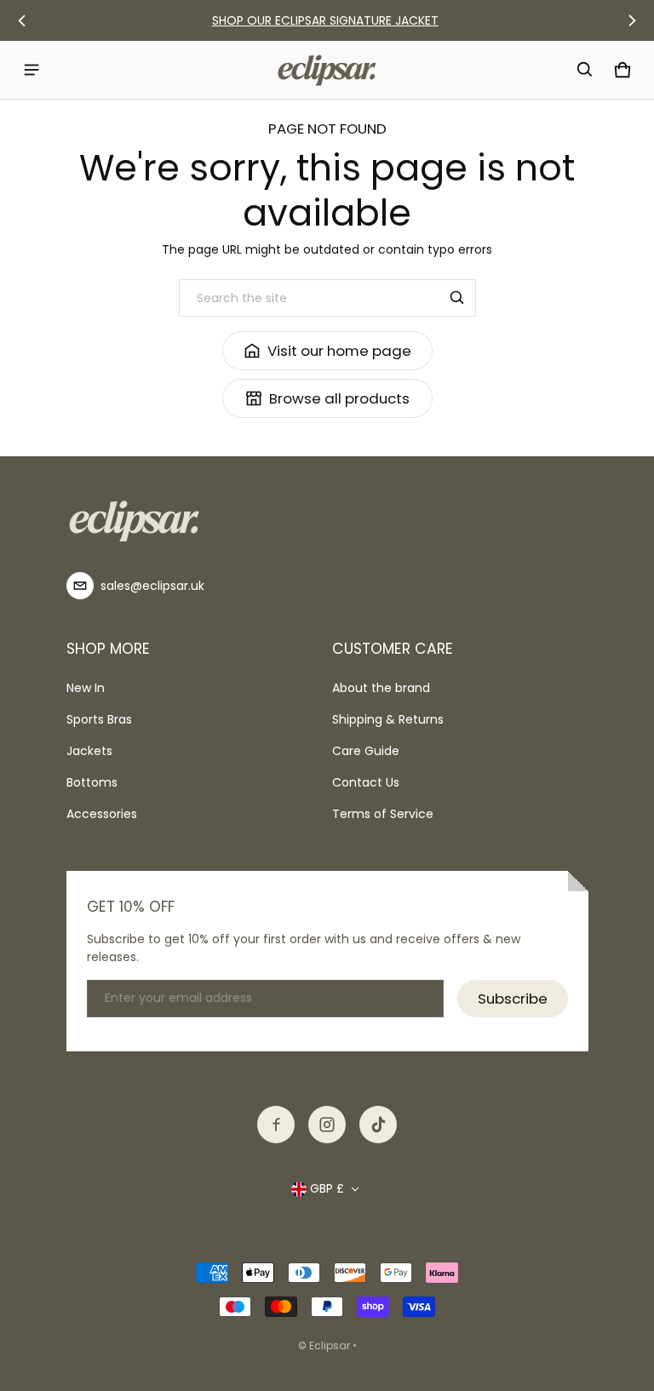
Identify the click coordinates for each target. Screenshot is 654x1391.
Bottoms (92, 782)
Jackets (89, 750)
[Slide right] (631, 20)
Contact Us (365, 782)
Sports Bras (99, 719)
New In (85, 687)
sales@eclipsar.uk (152, 585)
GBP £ (327, 1188)
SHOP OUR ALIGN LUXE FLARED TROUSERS (327, 20)
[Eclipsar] (327, 70)
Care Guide (365, 750)
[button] (585, 70)
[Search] (457, 298)
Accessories (101, 813)
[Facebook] (276, 1124)
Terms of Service (382, 813)
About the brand (381, 687)
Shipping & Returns (388, 719)
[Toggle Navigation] (31, 70)
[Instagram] (327, 1124)
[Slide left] (22, 20)
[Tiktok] (378, 1124)
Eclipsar (331, 1346)
